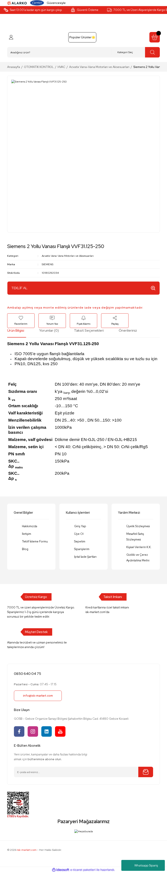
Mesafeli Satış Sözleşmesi (135, 536)
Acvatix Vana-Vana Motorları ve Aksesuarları (68, 256)
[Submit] (145, 772)
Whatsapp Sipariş (146, 865)
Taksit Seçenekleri (89, 330)
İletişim (26, 534)
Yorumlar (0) (49, 330)
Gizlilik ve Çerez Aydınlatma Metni (137, 557)
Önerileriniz (128, 330)
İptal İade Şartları (85, 557)
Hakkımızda (29, 526)
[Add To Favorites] (21, 320)
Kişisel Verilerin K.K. (138, 547)
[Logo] (17, 2)
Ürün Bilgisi (15, 330)
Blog (25, 549)
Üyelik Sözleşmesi (138, 526)
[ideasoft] (60, 870)
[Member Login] (11, 37)
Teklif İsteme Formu (35, 541)
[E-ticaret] (83, 870)
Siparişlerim (81, 549)
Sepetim (79, 541)
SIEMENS (47, 264)
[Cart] (154, 37)
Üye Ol (79, 534)
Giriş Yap (80, 526)
